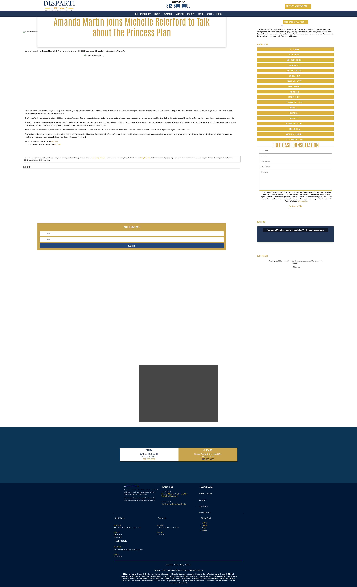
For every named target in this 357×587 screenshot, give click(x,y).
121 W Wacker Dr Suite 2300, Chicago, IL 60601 (127, 527)
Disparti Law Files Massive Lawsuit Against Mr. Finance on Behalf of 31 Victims (50, 172)
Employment (168, 14)
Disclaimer (170, 565)
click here (54, 141)
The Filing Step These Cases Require (173, 504)
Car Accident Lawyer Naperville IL (183, 578)
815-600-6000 (118, 557)
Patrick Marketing (169, 570)
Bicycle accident (294, 65)
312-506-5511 (118, 537)
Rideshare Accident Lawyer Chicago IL (155, 576)
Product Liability (294, 97)
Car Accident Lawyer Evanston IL (217, 581)
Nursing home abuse (294, 86)
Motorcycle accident (294, 60)
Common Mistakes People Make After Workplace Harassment (295, 230)
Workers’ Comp (180, 14)
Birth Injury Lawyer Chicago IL (133, 574)
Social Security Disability (294, 123)
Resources (190, 14)
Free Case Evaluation (294, 22)
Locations (219, 14)
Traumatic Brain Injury (294, 102)
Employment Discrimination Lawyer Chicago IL (161, 574)
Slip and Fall (294, 92)
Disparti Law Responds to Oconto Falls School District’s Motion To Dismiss (49, 208)
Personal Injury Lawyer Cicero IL (207, 578)
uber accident (294, 107)
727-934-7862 (161, 534)
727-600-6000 (149, 459)
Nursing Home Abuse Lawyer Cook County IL (155, 578)
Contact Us (210, 14)
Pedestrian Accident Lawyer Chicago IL (212, 576)
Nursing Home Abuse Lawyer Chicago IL (184, 576)
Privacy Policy (179, 565)
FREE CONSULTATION (296, 6)
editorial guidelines (99, 158)
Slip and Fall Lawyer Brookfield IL (193, 581)
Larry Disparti (145, 158)
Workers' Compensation (294, 134)
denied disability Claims (294, 139)
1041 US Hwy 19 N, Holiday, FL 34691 (168, 527)
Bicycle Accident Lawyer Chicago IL (215, 574)
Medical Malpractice (294, 81)
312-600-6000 (178, 5)
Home (136, 14)
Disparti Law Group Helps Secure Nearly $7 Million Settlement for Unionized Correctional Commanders (58, 190)
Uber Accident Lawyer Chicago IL (190, 574)
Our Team (200, 14)
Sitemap (188, 565)
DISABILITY (203, 500)
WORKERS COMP (204, 512)
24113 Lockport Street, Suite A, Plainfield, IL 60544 (128, 549)
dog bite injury (294, 76)
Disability (157, 14)
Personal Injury (145, 14)
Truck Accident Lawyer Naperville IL (168, 581)
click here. (57, 144)
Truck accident (294, 54)
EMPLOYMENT (204, 506)
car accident (294, 49)
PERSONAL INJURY (205, 494)
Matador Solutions (196, 570)
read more (28, 178)
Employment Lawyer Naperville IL (143, 581)
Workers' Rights (294, 129)
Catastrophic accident (294, 70)
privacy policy (302, 201)
